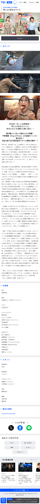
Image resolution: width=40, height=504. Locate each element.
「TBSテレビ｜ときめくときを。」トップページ (3, 2)
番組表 (9, 2)
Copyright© (6, 493)
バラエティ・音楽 (34, 2)
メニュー (20, 38)
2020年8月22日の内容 (8, 413)
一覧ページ (33, 459)
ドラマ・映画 (22, 2)
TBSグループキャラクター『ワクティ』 (15, 2)
